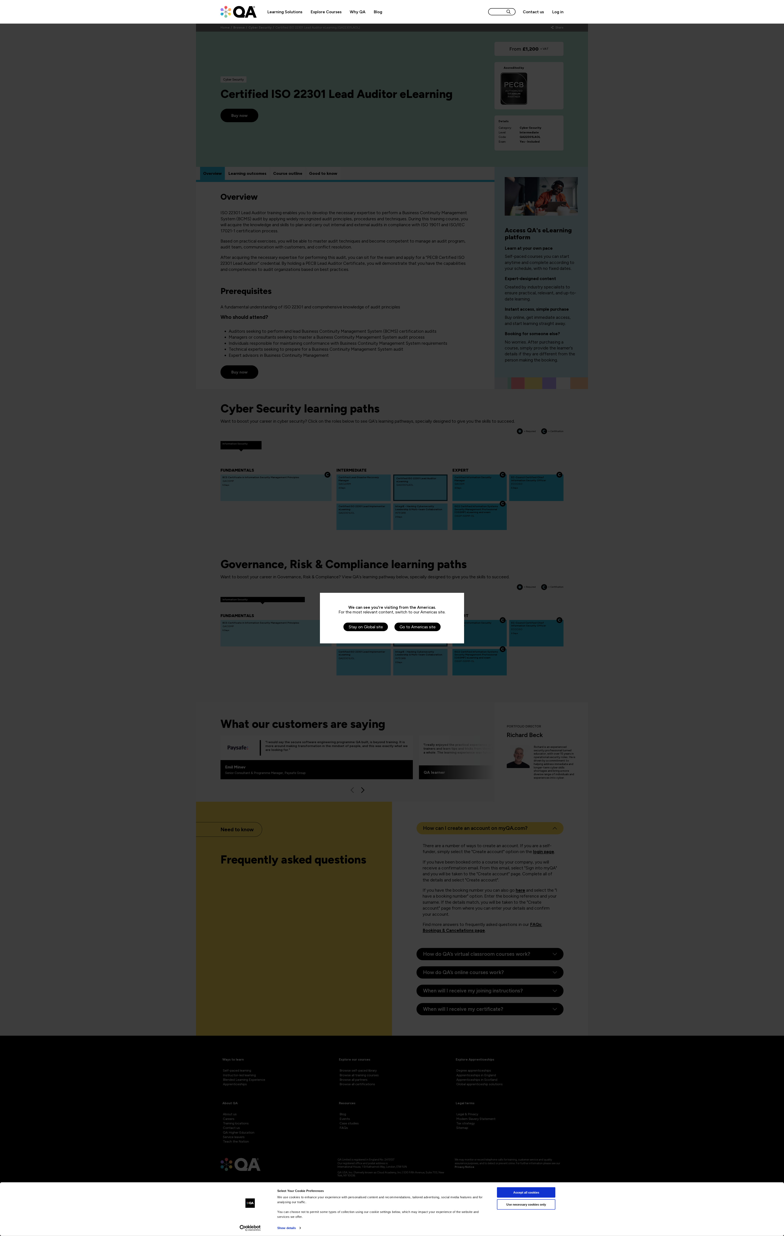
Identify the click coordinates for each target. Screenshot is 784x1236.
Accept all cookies (526, 1192)
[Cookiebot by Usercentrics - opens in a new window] (250, 1228)
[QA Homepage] (238, 11)
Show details (286, 1228)
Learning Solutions (284, 11)
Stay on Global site (366, 626)
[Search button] (508, 11)
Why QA (357, 11)
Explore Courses (326, 11)
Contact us (533, 11)
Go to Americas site (417, 626)
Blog (378, 11)
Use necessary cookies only (526, 1204)
